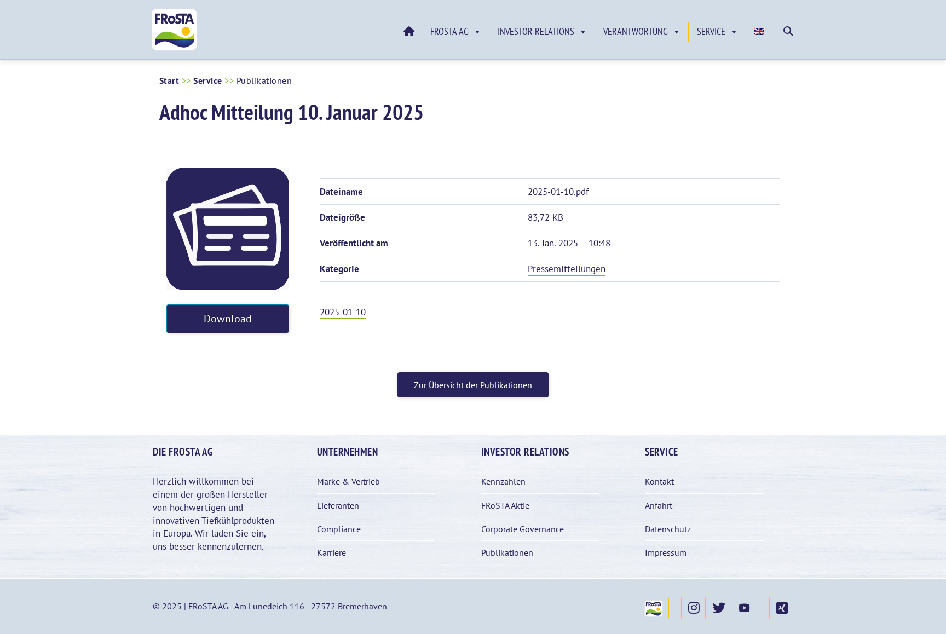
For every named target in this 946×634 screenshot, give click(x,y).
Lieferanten (338, 505)
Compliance (339, 528)
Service (711, 31)
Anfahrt (658, 505)
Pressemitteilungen (566, 269)
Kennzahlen (503, 481)
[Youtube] (744, 608)
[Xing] (781, 608)
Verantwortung (635, 31)
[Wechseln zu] (761, 32)
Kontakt (659, 481)
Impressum (666, 552)
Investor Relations (536, 31)
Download (228, 318)
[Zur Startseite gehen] (408, 32)
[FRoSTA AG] (174, 48)
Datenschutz (668, 528)
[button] (788, 31)
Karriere (331, 552)
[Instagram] (693, 608)
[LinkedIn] (763, 608)
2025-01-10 (343, 312)
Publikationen (507, 552)
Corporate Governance (522, 528)
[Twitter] (718, 608)
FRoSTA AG (449, 31)
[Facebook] (675, 608)
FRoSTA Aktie (505, 505)
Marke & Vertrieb (348, 481)
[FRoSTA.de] (653, 608)
